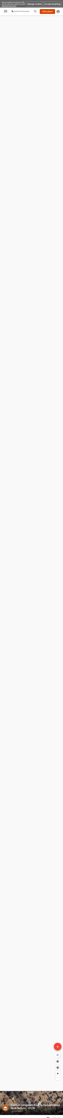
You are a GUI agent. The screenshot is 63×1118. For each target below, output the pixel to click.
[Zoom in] (58, 1073)
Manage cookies (35, 4)
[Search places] (35, 11)
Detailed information (9, 6)
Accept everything (52, 4)
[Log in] (58, 11)
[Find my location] (58, 1067)
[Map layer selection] (58, 1061)
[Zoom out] (58, 1078)
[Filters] (58, 1055)
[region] (31, 545)
